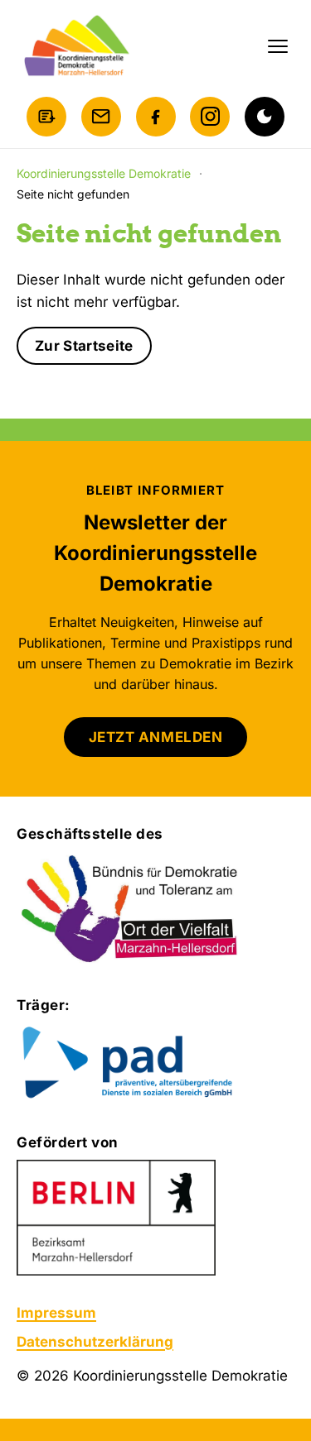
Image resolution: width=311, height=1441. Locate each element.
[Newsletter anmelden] (46, 116)
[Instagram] (210, 116)
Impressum (56, 1313)
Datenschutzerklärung (95, 1341)
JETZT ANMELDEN (155, 737)
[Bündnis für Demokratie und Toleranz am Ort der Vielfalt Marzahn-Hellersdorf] (131, 910)
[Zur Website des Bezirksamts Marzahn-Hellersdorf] (116, 1218)
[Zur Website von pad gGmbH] (155, 1063)
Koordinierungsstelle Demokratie (104, 173)
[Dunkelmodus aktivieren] (264, 116)
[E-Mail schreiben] (101, 116)
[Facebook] (156, 116)
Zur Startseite (84, 346)
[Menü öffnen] (277, 46)
